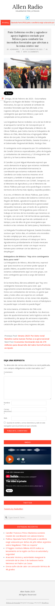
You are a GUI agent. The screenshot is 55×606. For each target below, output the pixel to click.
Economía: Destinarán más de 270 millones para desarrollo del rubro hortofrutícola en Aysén (27, 345)
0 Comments (33, 52)
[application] (27, 483)
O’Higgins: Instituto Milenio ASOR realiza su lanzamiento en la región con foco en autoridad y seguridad (27, 551)
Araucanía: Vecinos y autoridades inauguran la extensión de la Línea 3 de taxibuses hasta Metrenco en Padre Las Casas (25, 560)
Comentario (7, 373)
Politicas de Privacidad (13, 603)
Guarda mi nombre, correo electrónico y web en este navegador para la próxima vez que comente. (24, 424)
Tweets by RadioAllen (13, 509)
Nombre (7, 404)
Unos (32, 603)
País (18, 52)
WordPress (45, 603)
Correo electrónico (7, 411)
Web (5, 418)
